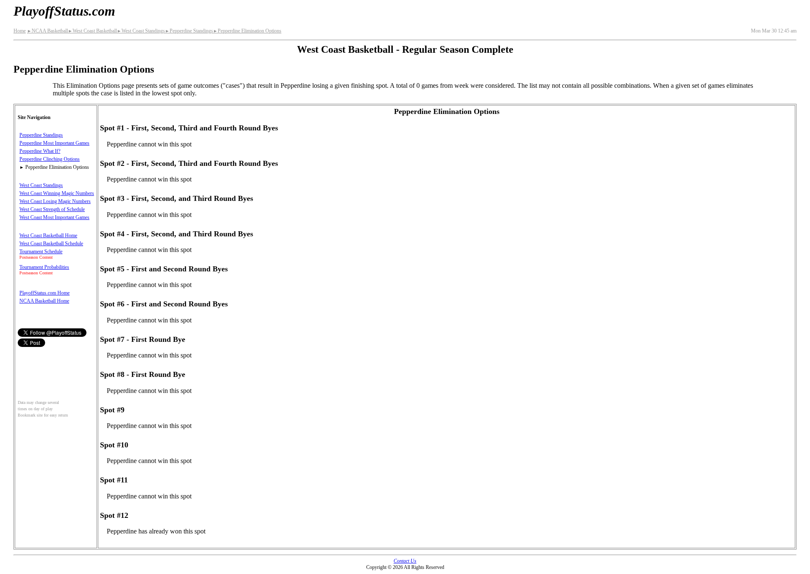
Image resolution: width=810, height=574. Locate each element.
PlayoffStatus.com (64, 11)
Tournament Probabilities (44, 267)
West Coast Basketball (92, 31)
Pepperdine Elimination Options (247, 31)
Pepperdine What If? (39, 151)
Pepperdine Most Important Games (54, 143)
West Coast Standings (141, 31)
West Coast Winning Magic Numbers (56, 193)
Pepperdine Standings (189, 31)
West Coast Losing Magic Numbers (55, 201)
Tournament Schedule (40, 252)
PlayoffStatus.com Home (44, 293)
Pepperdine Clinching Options (49, 159)
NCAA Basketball (47, 31)
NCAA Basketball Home (44, 301)
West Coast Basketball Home (48, 235)
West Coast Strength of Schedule (52, 209)
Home (20, 31)
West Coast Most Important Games (54, 217)
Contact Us (405, 561)
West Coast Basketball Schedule (51, 243)
